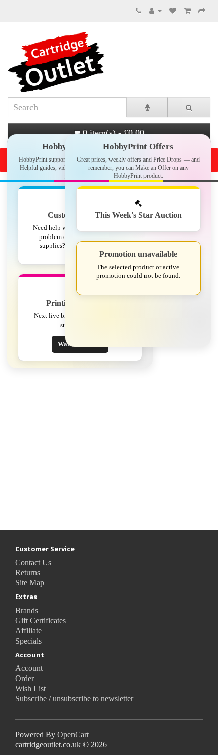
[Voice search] (147, 107)
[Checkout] (201, 10)
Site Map (29, 582)
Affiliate (28, 630)
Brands (26, 610)
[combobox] (67, 107)
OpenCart (73, 734)
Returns (27, 572)
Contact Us (33, 562)
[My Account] (155, 10)
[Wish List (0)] (172, 10)
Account (29, 668)
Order (24, 678)
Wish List (30, 688)
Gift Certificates (40, 620)
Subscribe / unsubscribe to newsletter (74, 698)
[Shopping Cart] (187, 10)
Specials (28, 641)
